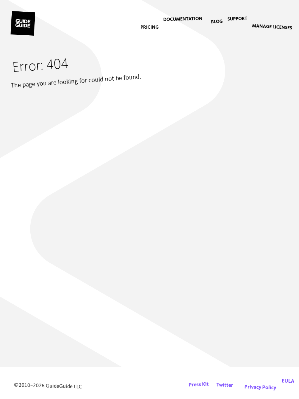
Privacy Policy (260, 387)
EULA (287, 381)
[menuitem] (149, 27)
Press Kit (198, 385)
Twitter (224, 385)
